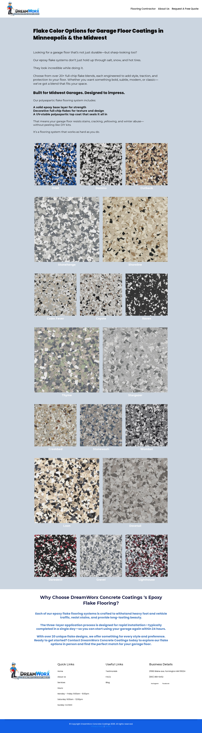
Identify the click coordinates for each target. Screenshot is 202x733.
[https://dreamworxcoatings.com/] (23, 9)
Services (61, 682)
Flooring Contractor (143, 8)
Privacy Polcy (97, 726)
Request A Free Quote (185, 8)
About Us (163, 8)
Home (60, 671)
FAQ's (108, 676)
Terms (108, 726)
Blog (108, 682)
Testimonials (111, 671)
